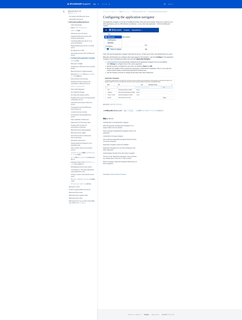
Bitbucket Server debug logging (81, 130)
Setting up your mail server (79, 33)
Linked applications (113, 62)
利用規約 (146, 314)
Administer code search (78, 140)
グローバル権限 (75, 30)
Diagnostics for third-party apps (81, 122)
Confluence (113, 174)
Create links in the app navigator (113, 136)
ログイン (170, 4)
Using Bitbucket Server (76, 19)
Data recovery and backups (79, 79)
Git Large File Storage (77, 92)
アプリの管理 (75, 61)
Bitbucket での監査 (76, 63)
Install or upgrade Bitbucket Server (79, 189)
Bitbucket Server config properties (81, 71)
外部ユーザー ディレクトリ (79, 27)
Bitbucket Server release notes (78, 195)
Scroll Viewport (122, 174)
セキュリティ (155, 314)
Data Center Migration (77, 89)
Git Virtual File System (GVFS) (80, 95)
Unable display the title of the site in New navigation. (119, 153)
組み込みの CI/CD (74, 186)
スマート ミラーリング (77, 86)
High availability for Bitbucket (80, 119)
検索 (164, 4)
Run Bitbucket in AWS (77, 50)
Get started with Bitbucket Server (79, 16)
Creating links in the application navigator (115, 122)
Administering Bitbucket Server (79, 22)
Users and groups (76, 25)
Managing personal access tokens (81, 167)
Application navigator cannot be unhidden (116, 144)
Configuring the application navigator (83, 58)
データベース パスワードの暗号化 (81, 184)
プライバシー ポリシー (135, 314)
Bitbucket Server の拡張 (78, 133)
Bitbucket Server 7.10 (74, 11)
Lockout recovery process (79, 112)
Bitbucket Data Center (76, 192)
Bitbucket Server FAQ (75, 198)
